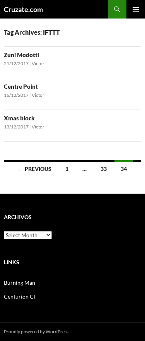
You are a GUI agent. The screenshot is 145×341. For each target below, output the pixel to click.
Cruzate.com (23, 9)
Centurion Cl (19, 296)
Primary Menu (135, 9)
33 (104, 168)
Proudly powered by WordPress (36, 331)
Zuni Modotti (21, 54)
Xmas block (19, 118)
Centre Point (21, 86)
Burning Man (19, 282)
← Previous (34, 168)
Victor (38, 63)
